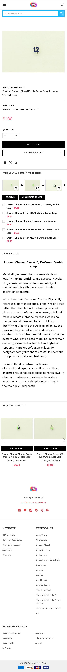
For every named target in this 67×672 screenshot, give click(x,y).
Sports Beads (43, 585)
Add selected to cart (32, 197)
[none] (33, 51)
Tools (38, 613)
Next (64, 440)
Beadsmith (8, 643)
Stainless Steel (43, 590)
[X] (10, 162)
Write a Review (9, 95)
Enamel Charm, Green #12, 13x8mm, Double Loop (32, 213)
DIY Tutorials (8, 535)
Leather (40, 575)
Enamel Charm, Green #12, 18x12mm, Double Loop (32, 238)
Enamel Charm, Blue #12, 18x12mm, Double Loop (31, 221)
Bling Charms (43, 550)
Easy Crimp (42, 535)
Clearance (41, 565)
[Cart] (62, 4)
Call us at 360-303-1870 (33, 502)
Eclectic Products (44, 638)
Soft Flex (6, 648)
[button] (33, 153)
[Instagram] (30, 510)
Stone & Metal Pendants (48, 608)
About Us (7, 550)
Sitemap (6, 555)
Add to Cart (17, 448)
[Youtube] (25, 510)
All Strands (41, 540)
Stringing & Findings (46, 595)
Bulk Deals (41, 555)
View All (38, 643)
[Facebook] (4, 162)
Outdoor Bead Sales (12, 540)
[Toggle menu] (4, 4)
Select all (10, 197)
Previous (3, 440)
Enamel (40, 570)
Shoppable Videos (11, 545)
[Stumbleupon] (36, 510)
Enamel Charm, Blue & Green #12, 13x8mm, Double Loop (17, 455)
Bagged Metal (43, 545)
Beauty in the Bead (11, 633)
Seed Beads (41, 580)
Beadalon (39, 633)
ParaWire (7, 638)
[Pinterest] (16, 162)
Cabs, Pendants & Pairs (48, 560)
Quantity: (8, 129)
